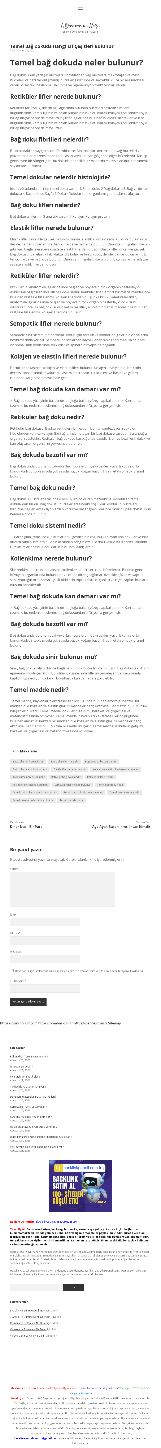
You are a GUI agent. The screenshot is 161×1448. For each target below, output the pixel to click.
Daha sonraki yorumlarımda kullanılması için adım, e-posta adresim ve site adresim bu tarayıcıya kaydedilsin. (79, 971)
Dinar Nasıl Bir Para (26, 826)
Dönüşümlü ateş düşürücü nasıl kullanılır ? (34, 1096)
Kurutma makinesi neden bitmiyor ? (31, 1117)
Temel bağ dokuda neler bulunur (83, 792)
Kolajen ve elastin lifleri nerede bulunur (116, 769)
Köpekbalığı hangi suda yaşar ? (28, 1106)
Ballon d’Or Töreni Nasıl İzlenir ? (29, 1056)
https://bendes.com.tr (90, 1023)
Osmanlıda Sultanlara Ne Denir (28, 1323)
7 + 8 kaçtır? (18, 981)
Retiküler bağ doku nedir (65, 777)
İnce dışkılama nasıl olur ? (25, 1076)
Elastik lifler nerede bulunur (70, 769)
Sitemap (114, 1023)
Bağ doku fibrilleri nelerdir (28, 761)
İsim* (13, 915)
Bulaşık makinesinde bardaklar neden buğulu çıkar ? (40, 1137)
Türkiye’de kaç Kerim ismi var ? (28, 1086)
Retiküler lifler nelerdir (100, 777)
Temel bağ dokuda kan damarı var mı (35, 792)
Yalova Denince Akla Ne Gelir (27, 1335)
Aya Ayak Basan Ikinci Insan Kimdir (121, 826)
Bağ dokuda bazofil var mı (100, 761)
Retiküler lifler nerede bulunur (30, 785)
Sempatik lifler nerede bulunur (72, 785)
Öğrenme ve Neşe (80, 26)
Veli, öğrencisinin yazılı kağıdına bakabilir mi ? (37, 1147)
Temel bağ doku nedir (110, 785)
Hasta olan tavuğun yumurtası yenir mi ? (33, 1127)
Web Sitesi (16, 951)
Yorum (14, 869)
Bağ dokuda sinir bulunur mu (30, 769)
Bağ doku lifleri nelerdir (64, 761)
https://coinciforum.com (18, 1023)
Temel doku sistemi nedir (124, 792)
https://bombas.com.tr (55, 1023)
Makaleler (28, 751)
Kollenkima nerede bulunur (29, 777)
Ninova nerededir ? (21, 1066)
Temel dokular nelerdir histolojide (33, 800)
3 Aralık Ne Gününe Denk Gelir (28, 1310)
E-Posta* (15, 933)
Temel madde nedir (71, 800)
